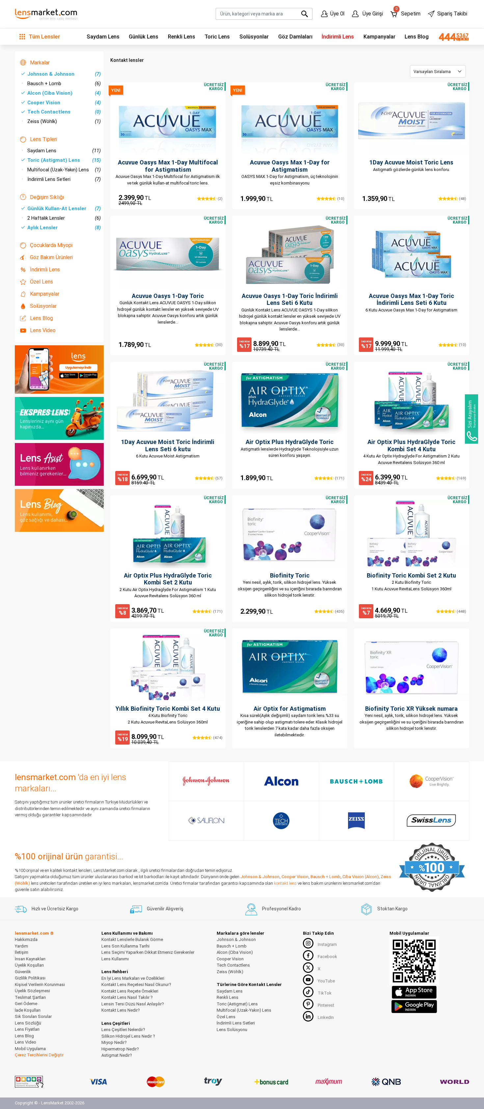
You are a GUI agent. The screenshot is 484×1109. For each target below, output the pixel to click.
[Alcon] (281, 781)
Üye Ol (337, 14)
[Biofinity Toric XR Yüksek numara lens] (411, 667)
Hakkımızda (26, 939)
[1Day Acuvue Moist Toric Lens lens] (411, 120)
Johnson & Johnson (64, 74)
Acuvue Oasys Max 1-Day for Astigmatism (290, 166)
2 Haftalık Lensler (64, 218)
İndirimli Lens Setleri (64, 179)
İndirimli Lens (338, 37)
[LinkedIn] (308, 1016)
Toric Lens (217, 37)
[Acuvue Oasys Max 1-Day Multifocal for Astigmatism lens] (168, 120)
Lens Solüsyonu (232, 1029)
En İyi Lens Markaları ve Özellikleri (132, 978)
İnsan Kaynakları (30, 958)
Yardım (21, 946)
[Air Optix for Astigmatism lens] (289, 667)
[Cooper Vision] (431, 781)
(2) (219, 198)
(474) (217, 737)
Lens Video (43, 330)
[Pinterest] (308, 1004)
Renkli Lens (181, 37)
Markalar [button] (40, 63)
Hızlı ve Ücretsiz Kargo (55, 908)
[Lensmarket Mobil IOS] (414, 991)
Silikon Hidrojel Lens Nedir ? (128, 1036)
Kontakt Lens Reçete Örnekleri (129, 991)
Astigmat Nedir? (116, 1055)
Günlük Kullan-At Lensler (64, 208)
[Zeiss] (356, 820)
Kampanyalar (379, 37)
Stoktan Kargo (392, 908)
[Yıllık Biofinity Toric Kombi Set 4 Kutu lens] (168, 667)
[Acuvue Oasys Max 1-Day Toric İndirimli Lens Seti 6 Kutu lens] (411, 254)
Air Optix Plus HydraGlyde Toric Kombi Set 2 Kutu (168, 579)
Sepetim (407, 12)
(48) (462, 198)
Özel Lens (41, 282)
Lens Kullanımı (115, 958)
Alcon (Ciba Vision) (64, 93)
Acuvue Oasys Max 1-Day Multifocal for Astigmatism (168, 166)
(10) (340, 198)
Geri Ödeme (26, 1003)
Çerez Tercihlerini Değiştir (39, 1054)
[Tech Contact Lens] (281, 820)
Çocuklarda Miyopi (51, 245)
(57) (218, 478)
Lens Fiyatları (27, 1029)
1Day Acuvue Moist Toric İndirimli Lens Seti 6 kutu (167, 445)
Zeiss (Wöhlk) (64, 121)
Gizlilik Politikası (30, 977)
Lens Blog (417, 37)
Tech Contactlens (64, 112)
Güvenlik (23, 971)
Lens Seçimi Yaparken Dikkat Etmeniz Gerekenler (147, 952)
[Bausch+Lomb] (356, 781)
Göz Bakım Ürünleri (51, 257)
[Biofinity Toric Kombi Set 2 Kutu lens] (411, 533)
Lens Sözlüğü (28, 1023)
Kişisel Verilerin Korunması (40, 984)
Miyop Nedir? (114, 1042)
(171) (339, 478)
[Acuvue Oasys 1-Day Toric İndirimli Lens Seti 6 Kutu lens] (289, 254)
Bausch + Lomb (64, 83)
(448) (461, 611)
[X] (308, 967)
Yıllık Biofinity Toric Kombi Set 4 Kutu (168, 708)
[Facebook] (308, 955)
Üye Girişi (372, 14)
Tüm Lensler (43, 36)
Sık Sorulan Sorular (33, 1016)
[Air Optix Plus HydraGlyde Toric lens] (289, 400)
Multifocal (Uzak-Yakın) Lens (64, 170)
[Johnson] (206, 781)
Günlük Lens (143, 37)
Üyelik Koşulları (29, 965)
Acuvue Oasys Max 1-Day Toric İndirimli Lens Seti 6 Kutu (411, 299)
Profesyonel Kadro (281, 908)
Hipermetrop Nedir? (120, 1049)
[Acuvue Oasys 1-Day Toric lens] (168, 254)
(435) (339, 611)
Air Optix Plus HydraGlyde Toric (290, 441)
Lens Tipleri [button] (43, 139)
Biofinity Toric (289, 575)
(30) (218, 344)
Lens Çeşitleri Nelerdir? (123, 1029)
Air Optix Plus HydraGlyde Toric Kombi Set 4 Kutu (411, 445)
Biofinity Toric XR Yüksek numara (411, 708)
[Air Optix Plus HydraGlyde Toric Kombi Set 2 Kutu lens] (168, 533)
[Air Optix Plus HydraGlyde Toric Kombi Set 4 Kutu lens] (411, 400)
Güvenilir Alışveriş (165, 908)
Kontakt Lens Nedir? (120, 1010)
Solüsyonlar (254, 37)
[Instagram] (308, 943)
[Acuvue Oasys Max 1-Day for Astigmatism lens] (289, 120)
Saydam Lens (103, 37)
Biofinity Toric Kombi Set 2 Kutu (411, 575)
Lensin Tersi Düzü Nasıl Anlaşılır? (132, 1003)
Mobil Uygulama (30, 1048)
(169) (461, 478)
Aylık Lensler (64, 228)
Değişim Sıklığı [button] (47, 197)
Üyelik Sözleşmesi (32, 990)
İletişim (21, 952)
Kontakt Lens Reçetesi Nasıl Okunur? (136, 984)
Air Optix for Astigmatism (290, 708)
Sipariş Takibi (452, 14)
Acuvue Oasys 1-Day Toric (168, 295)
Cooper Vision (64, 103)
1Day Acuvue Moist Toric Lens (411, 162)
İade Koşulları (27, 1010)
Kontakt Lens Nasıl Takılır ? (127, 997)
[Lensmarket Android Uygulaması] (414, 1005)
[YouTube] (308, 979)
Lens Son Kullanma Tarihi (125, 946)
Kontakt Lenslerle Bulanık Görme (132, 939)
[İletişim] (451, 37)
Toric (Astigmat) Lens (64, 160)
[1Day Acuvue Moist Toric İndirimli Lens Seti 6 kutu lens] (168, 400)
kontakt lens (285, 883)
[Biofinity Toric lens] (289, 533)
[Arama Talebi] (471, 419)
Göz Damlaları (295, 37)
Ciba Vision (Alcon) (360, 876)
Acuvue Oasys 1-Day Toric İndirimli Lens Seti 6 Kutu (290, 299)
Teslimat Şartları (30, 997)
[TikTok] (308, 992)
